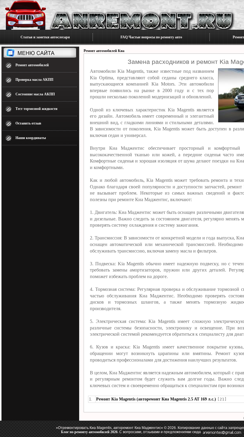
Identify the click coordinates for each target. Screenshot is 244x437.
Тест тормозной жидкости (36, 109)
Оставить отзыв (28, 123)
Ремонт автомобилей (32, 65)
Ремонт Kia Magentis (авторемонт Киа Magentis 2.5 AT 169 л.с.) (156, 399)
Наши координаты (30, 138)
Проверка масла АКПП (34, 80)
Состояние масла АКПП (35, 94)
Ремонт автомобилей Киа (104, 51)
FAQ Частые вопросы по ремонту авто (151, 37)
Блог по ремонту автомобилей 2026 (89, 432)
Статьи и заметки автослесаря (45, 37)
